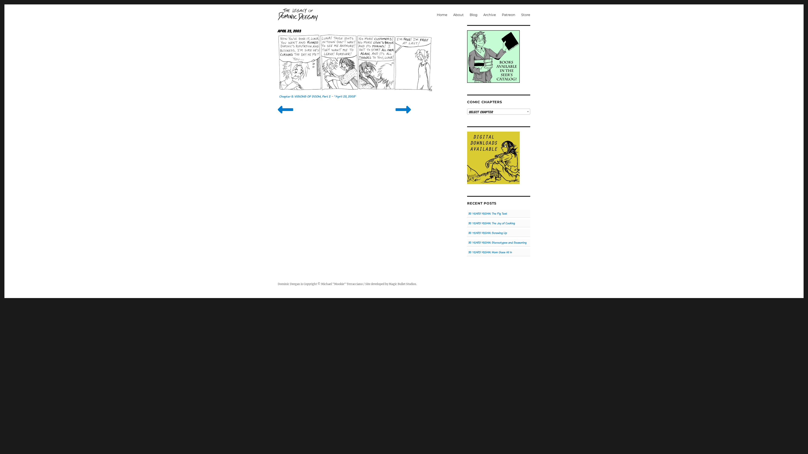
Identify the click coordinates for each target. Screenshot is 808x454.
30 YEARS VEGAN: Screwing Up (487, 233)
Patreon (508, 15)
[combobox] (498, 112)
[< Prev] (285, 115)
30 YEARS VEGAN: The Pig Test (487, 214)
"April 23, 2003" (345, 96)
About (458, 15)
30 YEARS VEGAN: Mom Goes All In (490, 252)
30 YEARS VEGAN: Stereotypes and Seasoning (497, 243)
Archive (489, 15)
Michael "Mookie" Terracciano (342, 284)
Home (442, 15)
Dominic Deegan (289, 284)
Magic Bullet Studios (402, 284)
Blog (473, 15)
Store (525, 15)
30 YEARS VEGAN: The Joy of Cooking (491, 223)
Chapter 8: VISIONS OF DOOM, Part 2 (305, 96)
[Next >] (403, 115)
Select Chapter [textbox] (481, 112)
